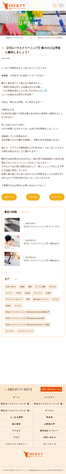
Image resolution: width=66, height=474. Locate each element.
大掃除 (22, 287)
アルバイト (38, 293)
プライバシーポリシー (14, 299)
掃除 (30, 287)
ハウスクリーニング (25, 331)
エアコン (9, 293)
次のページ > (57, 197)
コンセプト (10, 331)
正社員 (27, 293)
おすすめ (52, 287)
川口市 (18, 293)
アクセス (55, 299)
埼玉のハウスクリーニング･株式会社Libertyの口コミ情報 (27, 325)
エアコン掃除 (40, 287)
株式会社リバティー (41, 299)
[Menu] (61, 5)
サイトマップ (49, 444)
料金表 (8, 306)
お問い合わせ (11, 287)
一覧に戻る (33, 197)
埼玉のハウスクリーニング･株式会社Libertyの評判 (25, 318)
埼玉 (28, 299)
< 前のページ (9, 197)
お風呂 (48, 293)
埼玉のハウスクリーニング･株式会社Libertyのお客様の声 (27, 312)
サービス (17, 306)
